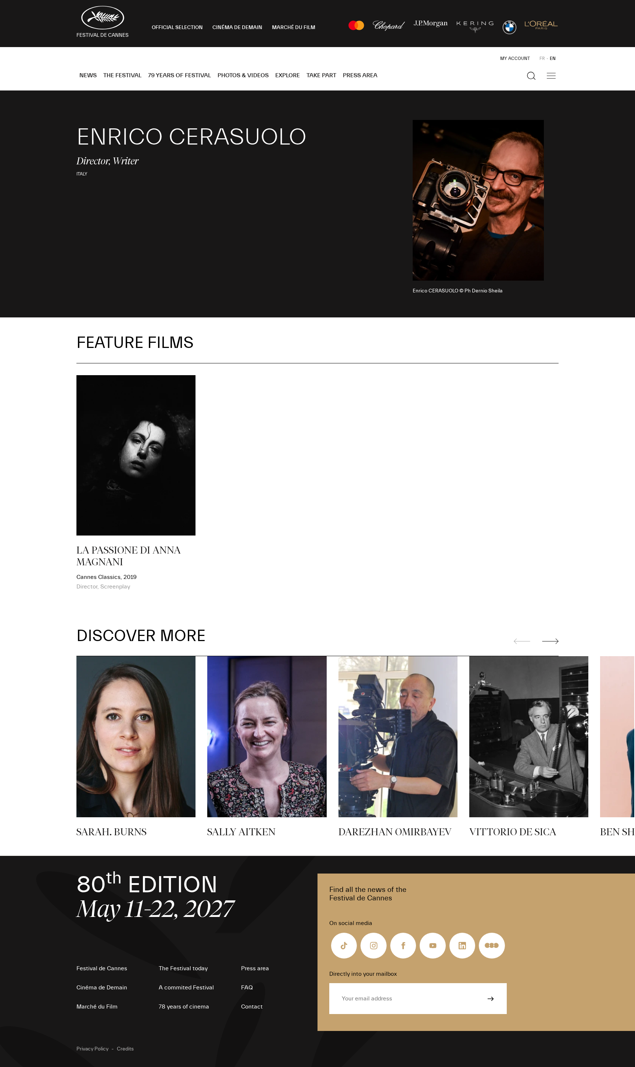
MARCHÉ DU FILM (293, 28)
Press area (360, 75)
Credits (125, 1049)
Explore (287, 75)
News (88, 75)
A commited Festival (186, 987)
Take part (321, 75)
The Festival (122, 75)
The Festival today (183, 968)
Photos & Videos (243, 75)
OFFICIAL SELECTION (177, 28)
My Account (515, 58)
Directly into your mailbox (363, 974)
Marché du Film (97, 1006)
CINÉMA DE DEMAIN (237, 28)
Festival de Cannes (101, 968)
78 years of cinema (184, 1006)
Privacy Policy (92, 1049)
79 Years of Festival (179, 75)
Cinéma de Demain (101, 987)
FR (542, 58)
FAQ (247, 987)
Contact (252, 1006)
